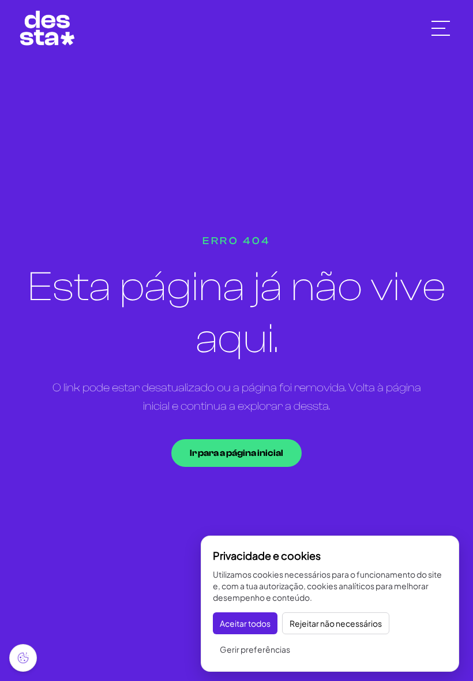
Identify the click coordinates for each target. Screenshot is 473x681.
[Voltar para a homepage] (47, 28)
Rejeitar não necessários (336, 623)
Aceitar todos (245, 623)
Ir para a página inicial (236, 453)
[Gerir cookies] (23, 658)
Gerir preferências (255, 649)
